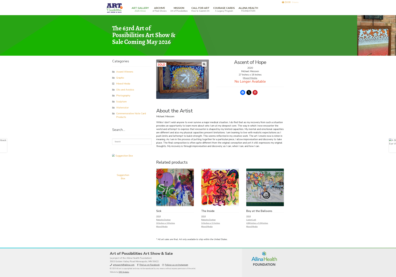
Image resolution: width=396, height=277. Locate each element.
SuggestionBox (123, 176)
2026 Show (140, 9)
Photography (123, 95)
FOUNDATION (248, 9)
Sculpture (121, 101)
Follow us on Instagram (176, 264)
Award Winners (124, 71)
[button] (204, 64)
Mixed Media (250, 78)
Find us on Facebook (150, 264)
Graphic (120, 77)
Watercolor (122, 107)
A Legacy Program (224, 9)
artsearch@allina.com (123, 264)
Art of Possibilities (179, 9)
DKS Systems (124, 272)
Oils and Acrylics (125, 89)
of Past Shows (160, 9)
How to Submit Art (200, 9)
